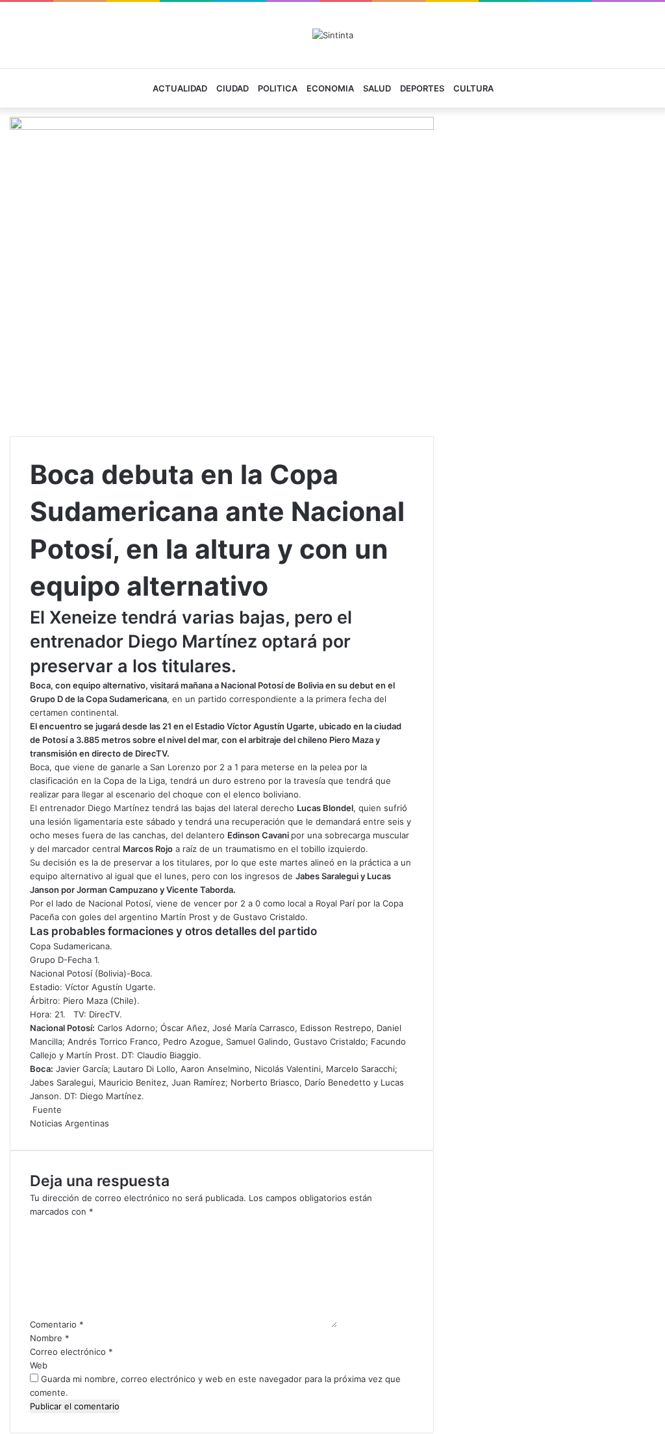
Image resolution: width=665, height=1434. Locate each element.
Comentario (57, 1324)
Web (38, 1365)
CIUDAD (232, 88)
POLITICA (277, 88)
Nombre (49, 1338)
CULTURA (473, 88)
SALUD (377, 88)
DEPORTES (422, 88)
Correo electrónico (71, 1351)
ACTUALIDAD (180, 88)
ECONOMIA (330, 88)
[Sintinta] (332, 35)
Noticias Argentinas (69, 1123)
